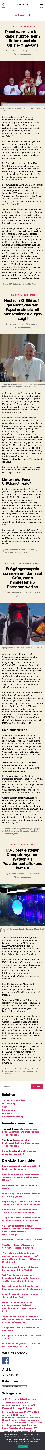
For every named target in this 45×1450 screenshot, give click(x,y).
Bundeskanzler (27, 1403)
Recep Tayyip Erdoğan (12, 1428)
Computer (9, 1069)
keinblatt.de (23, 4)
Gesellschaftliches (14, 563)
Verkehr (37, 563)
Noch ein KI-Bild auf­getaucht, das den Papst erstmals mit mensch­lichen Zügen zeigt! (22, 309)
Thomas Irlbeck (18, 51)
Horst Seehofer (11, 1420)
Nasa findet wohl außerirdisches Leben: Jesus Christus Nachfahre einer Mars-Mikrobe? (20, 1177)
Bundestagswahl (8, 1405)
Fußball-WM (23, 1415)
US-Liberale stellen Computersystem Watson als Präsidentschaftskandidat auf (22, 859)
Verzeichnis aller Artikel (13, 1100)
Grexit (30, 1415)
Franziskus (14, 550)
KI (23, 284)
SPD (35, 1428)
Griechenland (8, 1417)
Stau (16, 834)
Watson (8, 1074)
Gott (20, 284)
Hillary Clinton (19, 1069)
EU (25, 1408)
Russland (28, 1428)
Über (4, 1107)
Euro (30, 1408)
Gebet (15, 284)
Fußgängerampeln (12, 831)
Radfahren (9, 834)
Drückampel (25, 829)
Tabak (5, 1431)
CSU (33, 1405)
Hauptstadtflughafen (33, 1417)
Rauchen (32, 1425)
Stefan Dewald (9, 1151)
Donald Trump (12, 1408)
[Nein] (42, 1441)
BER (13, 1403)
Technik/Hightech (26, 26)
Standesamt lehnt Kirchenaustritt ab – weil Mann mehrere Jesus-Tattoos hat (20, 1132)
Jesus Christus (33, 1420)
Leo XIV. (28, 284)
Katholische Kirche (26, 550)
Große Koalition (20, 1417)
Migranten (13, 1425)
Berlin (18, 1402)
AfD (4, 1399)
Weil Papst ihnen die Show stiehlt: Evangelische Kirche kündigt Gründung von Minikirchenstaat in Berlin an (20, 1278)
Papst (34, 284)
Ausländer (6, 1403)
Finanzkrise (17, 1412)
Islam (23, 1420)
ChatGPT (8, 284)
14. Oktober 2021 (34, 592)
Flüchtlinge (31, 1411)
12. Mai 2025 (34, 51)
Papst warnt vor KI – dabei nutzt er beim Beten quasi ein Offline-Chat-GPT (22, 38)
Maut (4, 1426)
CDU (18, 1405)
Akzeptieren (23, 1447)
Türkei (12, 1431)
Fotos (7, 550)
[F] (22, 1360)
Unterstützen (8, 1110)
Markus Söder (36, 1423)
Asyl (34, 1399)
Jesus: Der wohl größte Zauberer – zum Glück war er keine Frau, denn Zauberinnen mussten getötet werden (22, 1319)
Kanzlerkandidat (8, 1423)
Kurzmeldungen (9, 1103)
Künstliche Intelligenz (13, 552)
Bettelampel (15, 829)
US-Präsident (27, 1071)
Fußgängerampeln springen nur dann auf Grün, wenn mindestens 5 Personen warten (22, 577)
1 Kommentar (24, 596)
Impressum (7, 1113)
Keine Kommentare (24, 54)
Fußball (14, 1414)
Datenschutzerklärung (12, 1117)
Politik (28, 563)
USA (35, 1071)
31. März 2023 (34, 324)
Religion (13, 26)
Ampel (7, 829)
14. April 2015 (34, 874)
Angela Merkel (19, 1399)
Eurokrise (6, 1412)
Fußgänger (35, 829)
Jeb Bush (32, 1069)
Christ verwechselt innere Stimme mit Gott (22, 1240)
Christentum (26, 1405)
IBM (26, 1069)
